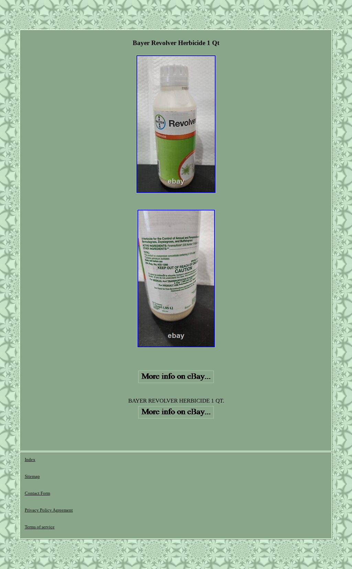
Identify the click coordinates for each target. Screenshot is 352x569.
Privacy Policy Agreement (49, 510)
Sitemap (32, 476)
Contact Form (37, 493)
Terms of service (40, 526)
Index (30, 459)
